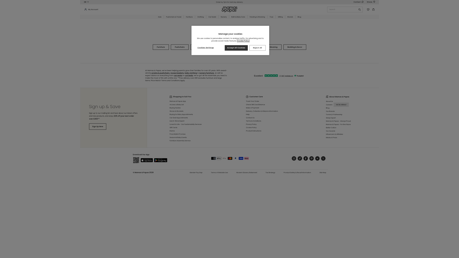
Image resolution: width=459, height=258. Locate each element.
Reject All (257, 48)
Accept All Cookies (236, 48)
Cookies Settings (205, 47)
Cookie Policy (243, 41)
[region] (230, 40)
